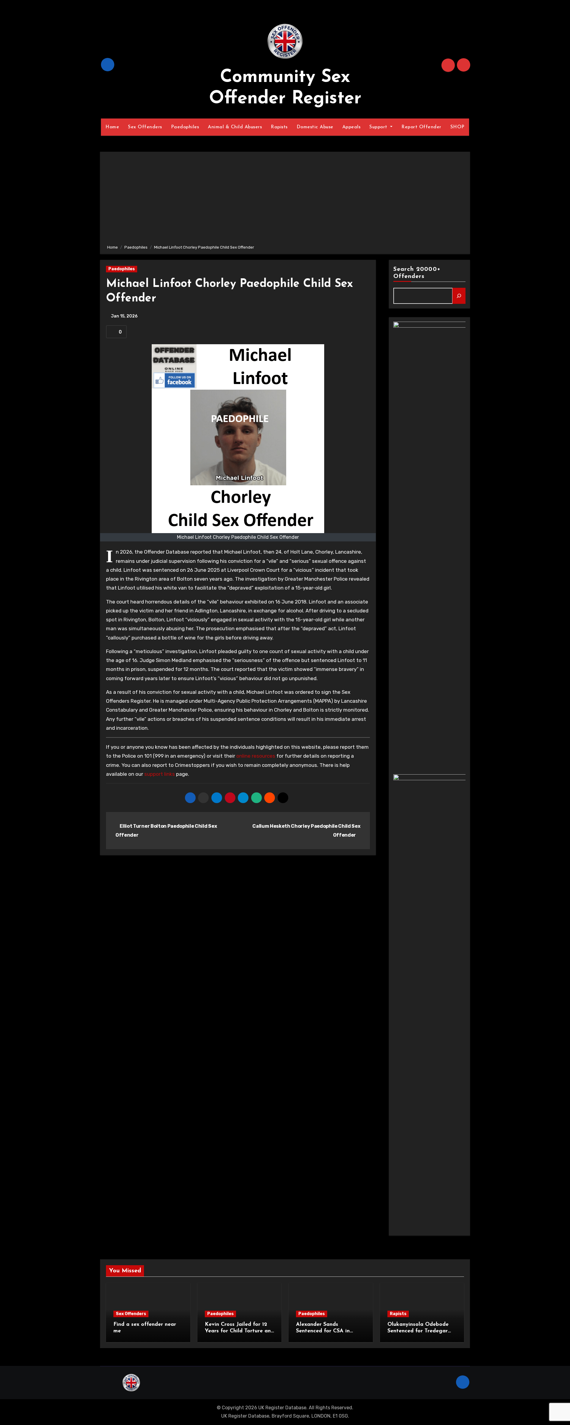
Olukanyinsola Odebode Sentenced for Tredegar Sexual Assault (418, 1331)
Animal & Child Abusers (235, 127)
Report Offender (421, 127)
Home (112, 127)
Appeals (351, 127)
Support (379, 127)
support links (159, 774)
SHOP (457, 127)
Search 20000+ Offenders (417, 272)
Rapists (279, 127)
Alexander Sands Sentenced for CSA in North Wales (323, 1331)
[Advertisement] (286, 199)
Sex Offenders (145, 127)
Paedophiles (185, 127)
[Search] (459, 296)
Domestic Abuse (315, 127)
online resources (255, 756)
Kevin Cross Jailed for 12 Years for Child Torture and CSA (239, 1331)
